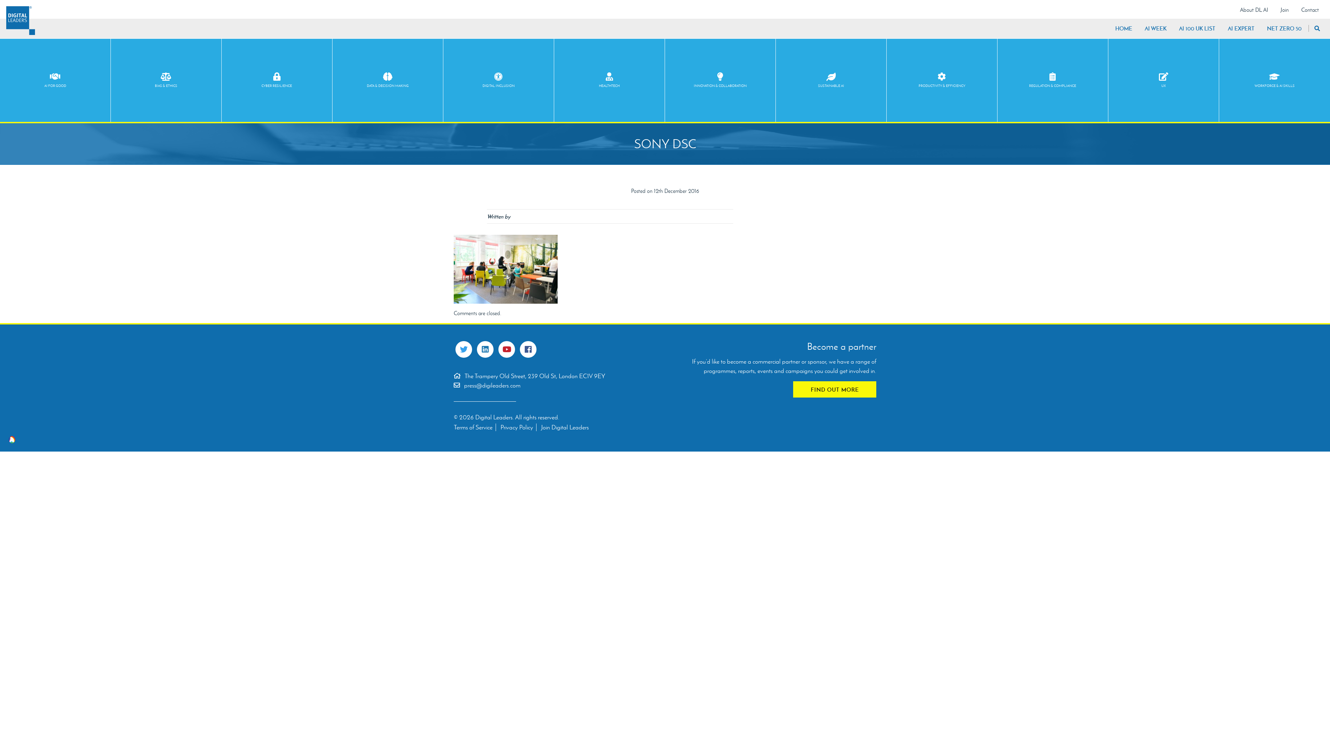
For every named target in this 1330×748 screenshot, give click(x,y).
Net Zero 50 (1284, 28)
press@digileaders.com (492, 385)
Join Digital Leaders (565, 427)
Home (1123, 28)
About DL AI (1254, 10)
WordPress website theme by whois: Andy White (11, 439)
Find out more (835, 389)
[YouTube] (506, 349)
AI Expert (1241, 28)
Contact (1310, 10)
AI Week (1156, 28)
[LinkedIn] (485, 349)
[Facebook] (528, 349)
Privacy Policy (516, 427)
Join (1284, 10)
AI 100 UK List (1197, 28)
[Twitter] (463, 349)
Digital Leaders (20, 20)
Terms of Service (473, 427)
